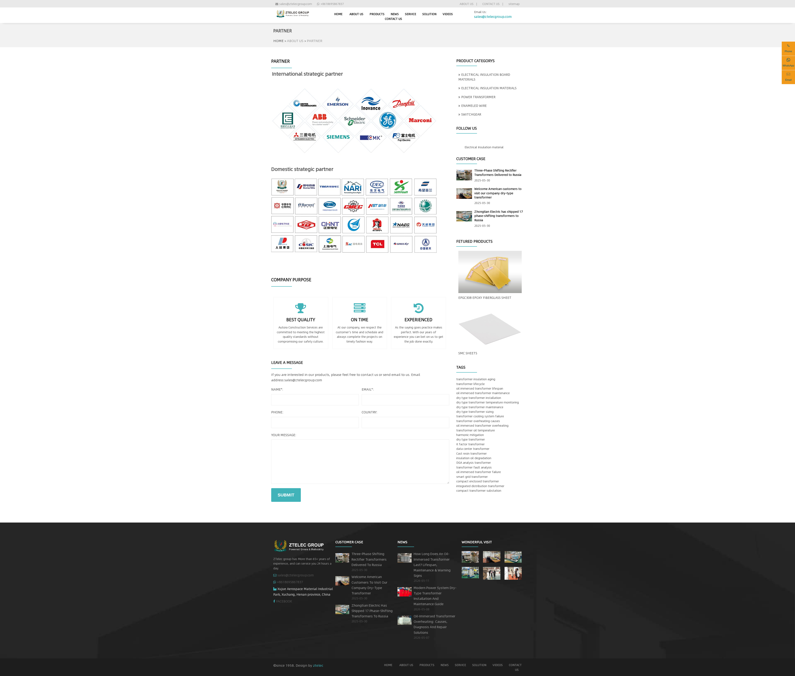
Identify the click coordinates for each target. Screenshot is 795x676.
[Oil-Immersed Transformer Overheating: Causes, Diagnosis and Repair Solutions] (405, 619)
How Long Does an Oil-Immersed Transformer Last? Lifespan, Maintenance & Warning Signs (432, 564)
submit (286, 495)
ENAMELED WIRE (474, 105)
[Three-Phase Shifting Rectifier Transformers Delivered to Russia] (464, 174)
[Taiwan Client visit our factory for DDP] (491, 572)
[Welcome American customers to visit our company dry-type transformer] (464, 192)
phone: (277, 412)
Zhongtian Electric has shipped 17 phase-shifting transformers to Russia (498, 215)
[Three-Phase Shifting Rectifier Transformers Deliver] (470, 556)
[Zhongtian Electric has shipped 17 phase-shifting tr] (513, 556)
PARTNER (314, 40)
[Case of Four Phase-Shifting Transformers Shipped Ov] (470, 572)
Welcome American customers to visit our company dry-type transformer (498, 192)
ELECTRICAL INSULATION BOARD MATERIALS (484, 77)
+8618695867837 (332, 3)
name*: (277, 389)
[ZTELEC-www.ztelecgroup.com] (292, 13)
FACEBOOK (284, 601)
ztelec (318, 665)
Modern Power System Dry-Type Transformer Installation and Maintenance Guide (435, 596)
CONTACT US (491, 3)
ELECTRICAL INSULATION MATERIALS (489, 88)
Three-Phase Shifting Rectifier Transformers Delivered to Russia (497, 172)
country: (369, 412)
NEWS (395, 14)
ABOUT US (466, 3)
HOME (278, 40)
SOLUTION (429, 14)
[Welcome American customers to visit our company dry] (491, 556)
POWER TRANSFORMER (478, 96)
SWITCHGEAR (471, 114)
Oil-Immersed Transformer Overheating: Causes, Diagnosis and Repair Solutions (434, 624)
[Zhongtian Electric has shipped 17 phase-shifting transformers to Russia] (464, 215)
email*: (368, 389)
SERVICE (410, 14)
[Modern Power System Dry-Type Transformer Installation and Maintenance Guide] (405, 591)
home (338, 14)
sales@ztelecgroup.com (295, 3)
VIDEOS (448, 14)
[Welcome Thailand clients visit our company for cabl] (513, 572)
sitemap (514, 3)
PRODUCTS (377, 14)
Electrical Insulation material (484, 147)
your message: (283, 434)
